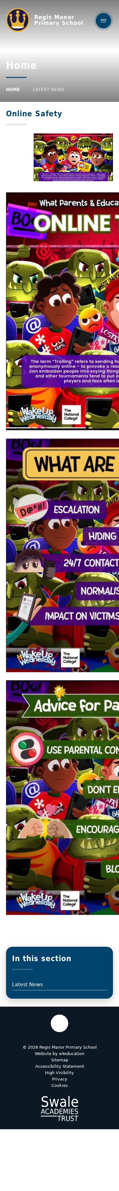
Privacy (59, 1079)
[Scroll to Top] (59, 1023)
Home (13, 89)
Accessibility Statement (59, 1066)
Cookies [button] (59, 1085)
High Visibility (59, 1072)
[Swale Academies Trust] (59, 1108)
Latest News (48, 89)
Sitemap (59, 1060)
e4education (71, 1053)
